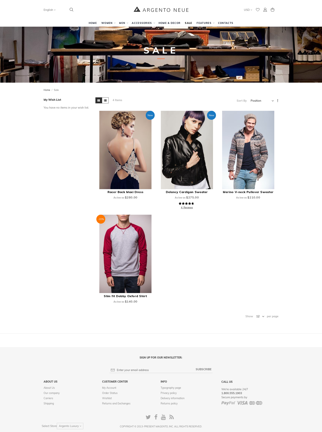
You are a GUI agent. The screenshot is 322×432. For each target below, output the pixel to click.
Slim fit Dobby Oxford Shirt (125, 296)
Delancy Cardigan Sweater (187, 192)
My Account (109, 387)
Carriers (48, 398)
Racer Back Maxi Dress (125, 192)
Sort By (242, 100)
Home (47, 89)
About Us (49, 387)
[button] (50, 10)
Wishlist (107, 398)
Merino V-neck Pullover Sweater (248, 192)
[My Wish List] (258, 10)
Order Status (110, 393)
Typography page (171, 387)
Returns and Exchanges (116, 403)
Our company (52, 393)
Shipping (49, 403)
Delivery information (172, 398)
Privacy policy (169, 393)
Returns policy (169, 403)
